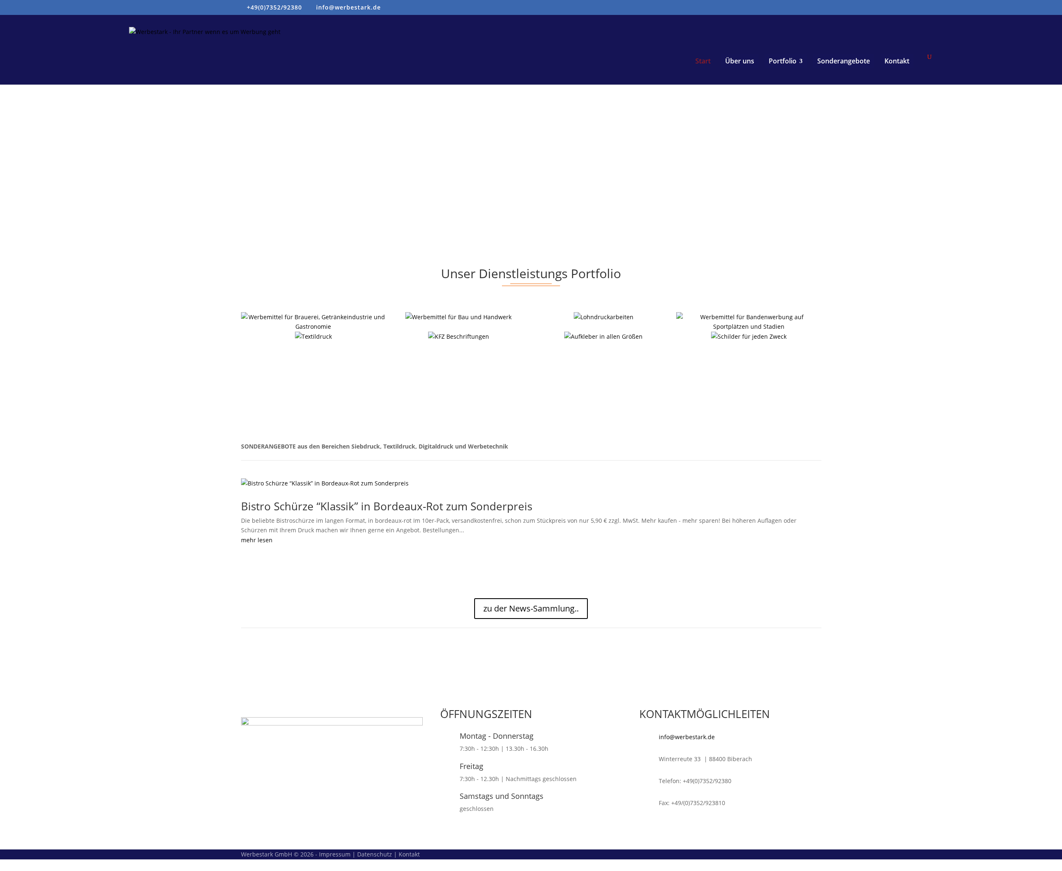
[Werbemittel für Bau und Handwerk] (458, 317)
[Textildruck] (313, 337)
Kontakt (896, 61)
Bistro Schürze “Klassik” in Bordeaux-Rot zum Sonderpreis (386, 506)
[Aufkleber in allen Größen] (603, 337)
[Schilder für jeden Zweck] (748, 337)
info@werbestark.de (687, 737)
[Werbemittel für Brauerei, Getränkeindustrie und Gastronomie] (313, 322)
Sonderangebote (843, 61)
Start (703, 61)
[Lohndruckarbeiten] (603, 317)
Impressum (335, 854)
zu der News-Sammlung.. (531, 608)
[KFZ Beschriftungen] (458, 337)
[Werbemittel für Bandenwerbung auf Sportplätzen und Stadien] (748, 322)
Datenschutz (374, 854)
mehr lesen (257, 540)
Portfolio (782, 61)
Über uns (739, 61)
